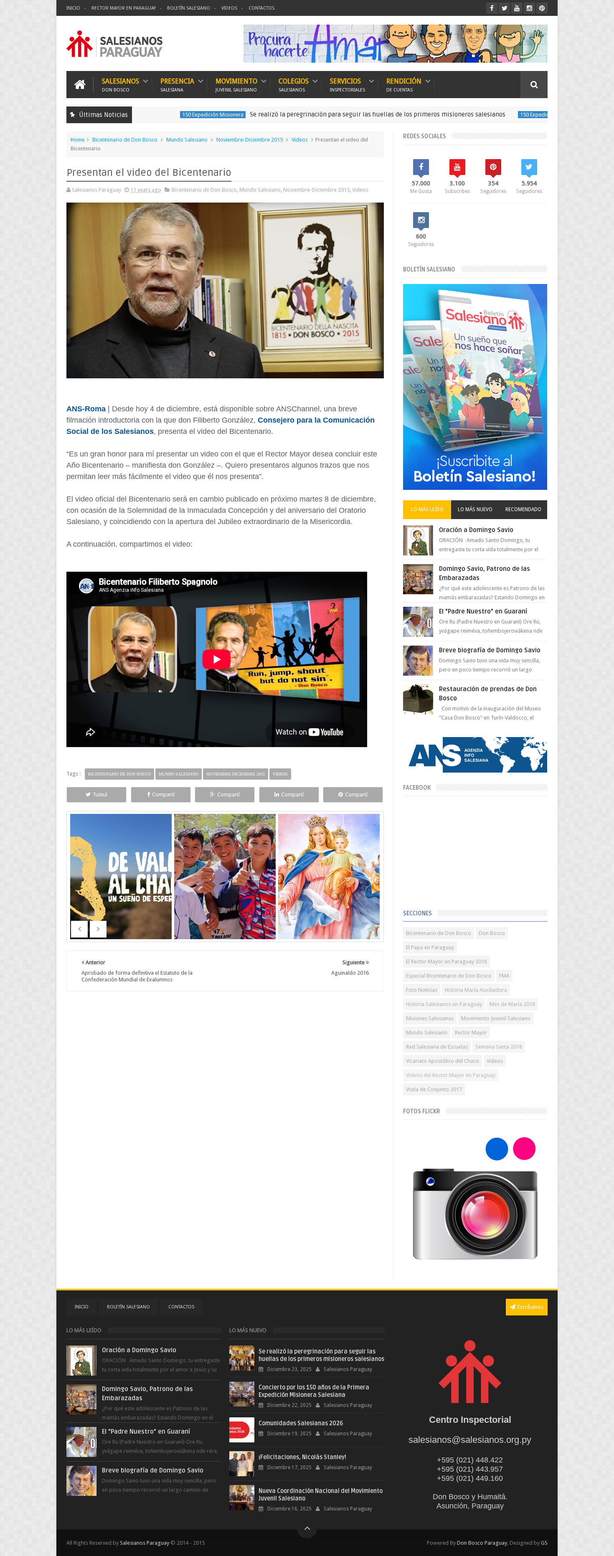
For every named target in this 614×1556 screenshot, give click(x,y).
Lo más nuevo (475, 509)
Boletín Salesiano (188, 8)
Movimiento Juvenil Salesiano (495, 1018)
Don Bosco (492, 933)
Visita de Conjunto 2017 (434, 1089)
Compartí (163, 794)
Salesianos (120, 84)
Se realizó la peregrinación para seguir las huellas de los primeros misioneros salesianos (317, 114)
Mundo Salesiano (187, 140)
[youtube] (517, 8)
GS (544, 1543)
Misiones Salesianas (430, 1018)
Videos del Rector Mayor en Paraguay (450, 1075)
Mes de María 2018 (512, 1004)
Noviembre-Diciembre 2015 (249, 140)
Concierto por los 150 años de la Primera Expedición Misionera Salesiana (314, 1391)
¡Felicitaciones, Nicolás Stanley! (302, 1457)
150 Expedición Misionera (152, 115)
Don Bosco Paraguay (482, 1543)
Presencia (177, 84)
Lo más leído (427, 509)
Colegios (294, 84)
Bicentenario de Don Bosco (124, 140)
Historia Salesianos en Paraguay (444, 1004)
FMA (504, 976)
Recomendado (523, 509)
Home (78, 140)
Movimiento (236, 84)
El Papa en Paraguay (430, 947)
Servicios (347, 84)
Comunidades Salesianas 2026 (301, 1423)
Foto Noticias (421, 990)
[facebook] (491, 8)
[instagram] (529, 8)
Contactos (261, 8)
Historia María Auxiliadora (476, 990)
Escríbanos (530, 1307)
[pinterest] (542, 8)
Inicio (73, 8)
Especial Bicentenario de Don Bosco (449, 976)
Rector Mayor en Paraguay (123, 8)
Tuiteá (100, 794)
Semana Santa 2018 (498, 1047)
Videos (229, 8)
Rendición (403, 84)
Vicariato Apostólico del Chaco (442, 1061)
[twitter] (504, 8)
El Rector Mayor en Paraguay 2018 (446, 961)
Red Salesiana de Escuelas (437, 1047)
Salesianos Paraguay (144, 1543)
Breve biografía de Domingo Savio (489, 650)
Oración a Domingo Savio (476, 530)
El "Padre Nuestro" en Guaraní (483, 611)
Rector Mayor (471, 1032)
